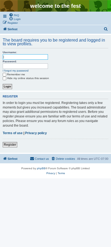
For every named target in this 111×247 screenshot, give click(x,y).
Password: (10, 61)
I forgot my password (16, 70)
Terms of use (13, 133)
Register (10, 145)
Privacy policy (36, 133)
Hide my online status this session (28, 78)
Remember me (16, 74)
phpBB (41, 168)
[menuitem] (14, 15)
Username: (10, 52)
